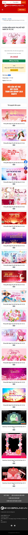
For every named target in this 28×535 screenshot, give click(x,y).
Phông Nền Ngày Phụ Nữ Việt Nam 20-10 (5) (14, 206)
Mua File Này (15, 61)
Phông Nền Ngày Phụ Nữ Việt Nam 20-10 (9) (14, 284)
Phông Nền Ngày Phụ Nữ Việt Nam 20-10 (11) (14, 323)
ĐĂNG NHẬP (22, 9)
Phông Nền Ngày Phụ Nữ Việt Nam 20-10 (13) (14, 362)
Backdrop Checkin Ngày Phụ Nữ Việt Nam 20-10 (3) (14, 483)
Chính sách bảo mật (14, 498)
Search (23, 2)
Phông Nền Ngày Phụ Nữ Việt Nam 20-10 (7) (14, 245)
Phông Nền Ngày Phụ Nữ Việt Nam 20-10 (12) (14, 343)
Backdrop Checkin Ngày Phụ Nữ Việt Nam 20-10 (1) (14, 427)
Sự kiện (9, 18)
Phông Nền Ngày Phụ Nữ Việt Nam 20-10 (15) (14, 382)
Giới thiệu (6, 495)
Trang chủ (4, 18)
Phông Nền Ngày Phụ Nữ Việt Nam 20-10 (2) (14, 143)
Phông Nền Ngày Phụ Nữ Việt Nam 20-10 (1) (14, 123)
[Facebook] (11, 526)
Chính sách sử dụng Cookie (14, 501)
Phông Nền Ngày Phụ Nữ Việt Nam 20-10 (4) (14, 182)
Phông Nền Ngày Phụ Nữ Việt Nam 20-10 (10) (14, 304)
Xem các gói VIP (14, 70)
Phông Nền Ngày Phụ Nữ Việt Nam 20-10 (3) (14, 162)
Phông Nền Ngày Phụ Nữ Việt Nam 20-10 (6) (14, 226)
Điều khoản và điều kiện (18, 495)
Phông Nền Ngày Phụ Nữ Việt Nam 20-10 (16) (14, 405)
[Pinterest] (14, 526)
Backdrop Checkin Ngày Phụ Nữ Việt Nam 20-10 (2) (14, 461)
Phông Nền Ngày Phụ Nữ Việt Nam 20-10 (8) (14, 265)
